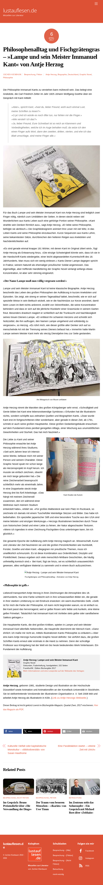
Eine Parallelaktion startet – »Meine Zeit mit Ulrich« (76, 747)
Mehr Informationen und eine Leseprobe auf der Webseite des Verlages (53, 671)
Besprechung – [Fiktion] (63, 855)
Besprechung (29, 74)
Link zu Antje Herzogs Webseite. (69, 697)
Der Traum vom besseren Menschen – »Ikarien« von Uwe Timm (51, 806)
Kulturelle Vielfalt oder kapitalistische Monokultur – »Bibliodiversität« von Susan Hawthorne (27, 749)
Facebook (89, 851)
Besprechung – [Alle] (61, 850)
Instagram (89, 858)
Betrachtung (75, 798)
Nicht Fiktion (23, 798)
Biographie (62, 74)
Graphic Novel (86, 74)
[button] (13, 731)
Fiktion (39, 74)
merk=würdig (58, 874)
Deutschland (73, 74)
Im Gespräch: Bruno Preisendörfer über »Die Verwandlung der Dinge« (17, 806)
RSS (87, 866)
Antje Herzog (51, 74)
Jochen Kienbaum (12, 74)
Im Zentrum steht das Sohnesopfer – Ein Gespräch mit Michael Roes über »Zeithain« (81, 807)
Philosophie (8, 77)
